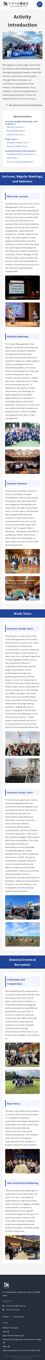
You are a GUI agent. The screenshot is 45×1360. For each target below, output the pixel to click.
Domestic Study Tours (17, 142)
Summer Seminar (15, 134)
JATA (4, 1331)
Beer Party (12, 158)
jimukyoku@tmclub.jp (16, 1306)
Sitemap (5, 1317)
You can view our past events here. (25, 105)
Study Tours (11, 139)
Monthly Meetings (15, 131)
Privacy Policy (18, 1317)
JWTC (4, 1346)
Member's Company (10, 1327)
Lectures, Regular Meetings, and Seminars (21, 122)
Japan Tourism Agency (11, 1335)
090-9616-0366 (12, 1310)
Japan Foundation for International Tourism (20, 1350)
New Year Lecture (15, 127)
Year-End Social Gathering (19, 161)
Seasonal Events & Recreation (20, 151)
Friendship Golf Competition (20, 154)
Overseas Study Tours (17, 146)
